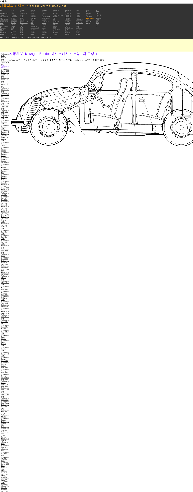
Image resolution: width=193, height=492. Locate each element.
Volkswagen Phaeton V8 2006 (5, 353)
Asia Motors (4, 19)
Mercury (55, 16)
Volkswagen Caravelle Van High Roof (5, 177)
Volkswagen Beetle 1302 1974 (5, 94)
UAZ (97, 19)
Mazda (55, 12)
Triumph (88, 13)
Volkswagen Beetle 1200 (5, 70)
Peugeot (68, 15)
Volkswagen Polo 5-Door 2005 (5, 394)
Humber (33, 15)
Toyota (88, 10)
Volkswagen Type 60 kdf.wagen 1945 (5, 441)
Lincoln (44, 24)
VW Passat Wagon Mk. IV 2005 (5, 486)
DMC (21, 18)
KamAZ (98, 15)
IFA (32, 21)
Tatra (77, 32)
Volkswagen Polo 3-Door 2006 (5, 389)
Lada (97, 16)
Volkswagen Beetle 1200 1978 (5, 84)
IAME (32, 19)
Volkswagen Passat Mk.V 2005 (5, 331)
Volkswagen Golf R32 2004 (5, 242)
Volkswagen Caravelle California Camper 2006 (5, 137)
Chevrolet (14, 21)
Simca (78, 15)
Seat (77, 12)
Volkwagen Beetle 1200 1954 (5, 464)
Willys (88, 23)
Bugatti (13, 12)
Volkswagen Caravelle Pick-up (5, 154)
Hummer (33, 16)
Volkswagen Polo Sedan (5, 399)
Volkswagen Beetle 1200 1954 (5, 74)
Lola (43, 26)
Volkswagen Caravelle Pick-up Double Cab (5, 160)
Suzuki (78, 29)
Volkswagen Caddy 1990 (5, 102)
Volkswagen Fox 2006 (5, 190)
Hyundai (33, 18)
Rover (67, 29)
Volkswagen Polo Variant (5, 402)
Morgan (55, 23)
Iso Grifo (33, 29)
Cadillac (13, 15)
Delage (22, 15)
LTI (43, 29)
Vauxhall (89, 16)
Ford (21, 28)
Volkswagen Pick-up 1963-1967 (5, 370)
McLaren (55, 13)
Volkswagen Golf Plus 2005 (5, 231)
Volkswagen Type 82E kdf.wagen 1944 (5, 448)
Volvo (88, 19)
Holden (22, 34)
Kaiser (44, 13)
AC (1, 10)
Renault (67, 24)
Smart (77, 18)
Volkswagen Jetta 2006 (5, 258)
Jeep (32, 34)
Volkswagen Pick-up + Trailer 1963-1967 (5, 365)
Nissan (55, 26)
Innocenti (34, 26)
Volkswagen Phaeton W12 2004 (5, 359)
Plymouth (68, 16)
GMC (21, 31)
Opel (54, 31)
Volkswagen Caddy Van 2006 (5, 116)
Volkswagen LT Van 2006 (5, 277)
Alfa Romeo (4, 13)
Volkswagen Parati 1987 (5, 305)
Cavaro (13, 18)
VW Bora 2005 (4, 468)
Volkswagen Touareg (5, 419)
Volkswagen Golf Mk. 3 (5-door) (5, 208)
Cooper (13, 26)
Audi (1, 23)
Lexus (44, 23)
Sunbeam (79, 28)
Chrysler (13, 23)
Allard (2, 15)
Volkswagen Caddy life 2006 (5, 106)
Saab (67, 31)
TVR (87, 15)
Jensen (44, 10)
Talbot (78, 31)
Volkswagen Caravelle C (5, 131)
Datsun (22, 12)
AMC (1, 18)
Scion (77, 10)
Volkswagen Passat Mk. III (5, 321)
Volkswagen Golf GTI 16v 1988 (5, 198)
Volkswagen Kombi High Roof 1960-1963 (5, 268)
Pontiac (67, 18)
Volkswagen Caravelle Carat (5, 143)
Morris (55, 24)
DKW (21, 16)
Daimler (22, 10)
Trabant (88, 12)
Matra (43, 34)
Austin (2, 24)
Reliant (67, 23)
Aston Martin (4, 21)
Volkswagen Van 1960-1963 (5, 453)
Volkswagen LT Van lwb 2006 (5, 282)
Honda (33, 10)
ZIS (97, 26)
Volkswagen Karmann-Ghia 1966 (5, 262)
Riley (66, 26)
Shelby (78, 13)
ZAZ (97, 23)
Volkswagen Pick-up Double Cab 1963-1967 (5, 376)
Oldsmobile (56, 29)
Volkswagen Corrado (5, 182)
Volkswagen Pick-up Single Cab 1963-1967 (5, 383)
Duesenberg (24, 23)
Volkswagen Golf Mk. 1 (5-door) (5, 203)
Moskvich (99, 18)
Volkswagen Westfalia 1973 (5, 459)
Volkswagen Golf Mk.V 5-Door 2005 (5, 219)
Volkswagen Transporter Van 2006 (5, 428)
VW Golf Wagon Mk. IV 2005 (5, 477)
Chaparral (14, 19)
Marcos (44, 31)
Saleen (67, 32)
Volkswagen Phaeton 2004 (5, 348)
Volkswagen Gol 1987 (5, 194)
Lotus (43, 28)
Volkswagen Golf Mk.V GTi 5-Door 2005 (5, 226)
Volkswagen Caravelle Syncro (5, 165)
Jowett (44, 12)
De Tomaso (23, 13)
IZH (97, 13)
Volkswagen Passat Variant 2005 (5, 343)
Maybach (56, 10)
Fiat (21, 26)
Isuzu (32, 31)
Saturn (67, 34)
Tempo (78, 34)
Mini (54, 19)
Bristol (2, 34)
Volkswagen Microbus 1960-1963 (5, 287)
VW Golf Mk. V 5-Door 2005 (4, 472)
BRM (12, 10)
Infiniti (32, 24)
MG (54, 18)
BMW (2, 31)
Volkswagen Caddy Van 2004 (5, 111)
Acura (2, 12)
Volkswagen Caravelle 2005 (5, 121)
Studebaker (79, 23)
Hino (21, 32)
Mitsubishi (56, 21)
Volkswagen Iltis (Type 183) (5, 250)
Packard (55, 32)
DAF (12, 32)
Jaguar (33, 32)
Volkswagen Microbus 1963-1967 (5, 292)
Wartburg (89, 21)
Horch (32, 12)
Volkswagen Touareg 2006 (5, 423)
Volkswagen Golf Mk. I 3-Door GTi (5, 213)
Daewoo (13, 31)
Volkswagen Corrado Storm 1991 (5, 186)
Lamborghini (46, 18)
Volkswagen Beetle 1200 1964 (5, 79)
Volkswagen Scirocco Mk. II (5, 411)
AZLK (98, 10)
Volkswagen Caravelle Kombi (5, 148)
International (35, 28)
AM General (4, 16)
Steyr (77, 21)
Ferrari (22, 24)
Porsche (68, 19)
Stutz (77, 24)
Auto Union (4, 26)
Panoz (67, 12)
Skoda (78, 16)
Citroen (13, 24)
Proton (67, 21)
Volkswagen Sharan (5, 415)
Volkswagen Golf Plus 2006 (5, 237)
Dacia (12, 29)
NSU (54, 28)
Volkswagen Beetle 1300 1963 (5, 89)
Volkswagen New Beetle (5, 302)
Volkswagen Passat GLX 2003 (5, 316)
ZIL (97, 24)
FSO (21, 29)
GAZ (97, 12)
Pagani (55, 34)
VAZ (97, 21)
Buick (12, 13)
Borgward (3, 32)
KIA (43, 15)
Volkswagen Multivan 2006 (5, 298)
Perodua (68, 13)
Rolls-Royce (69, 28)
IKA (32, 23)
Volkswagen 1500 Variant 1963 (5, 56)
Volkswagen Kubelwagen (5, 273)
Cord (12, 28)
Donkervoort (24, 21)
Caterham (14, 16)
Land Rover (45, 21)
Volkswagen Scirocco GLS (5, 406)
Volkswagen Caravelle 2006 (5, 126)
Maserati (44, 32)
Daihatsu (13, 34)
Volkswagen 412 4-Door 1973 (5, 62)
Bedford (3, 28)
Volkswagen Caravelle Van (5, 171)
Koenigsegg (46, 16)
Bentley (2, 29)
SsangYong (79, 19)
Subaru (78, 26)
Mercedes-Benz (58, 15)
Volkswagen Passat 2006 (5, 312)
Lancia (44, 19)
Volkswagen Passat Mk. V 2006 (5, 326)
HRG (32, 13)
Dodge (22, 19)
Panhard (68, 10)
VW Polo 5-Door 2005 (5, 490)
